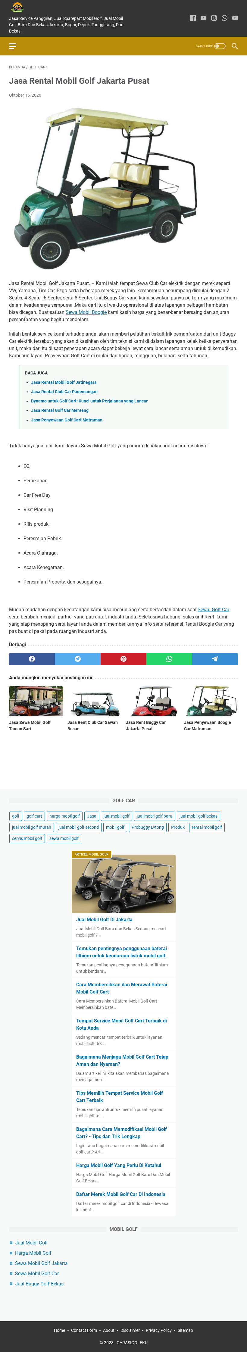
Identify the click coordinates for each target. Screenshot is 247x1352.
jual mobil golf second (78, 827)
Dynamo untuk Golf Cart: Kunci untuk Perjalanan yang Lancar (89, 401)
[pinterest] (123, 659)
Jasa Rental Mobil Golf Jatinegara (64, 382)
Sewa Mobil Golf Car (37, 1273)
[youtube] (203, 18)
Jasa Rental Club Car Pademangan (64, 391)
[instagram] (214, 18)
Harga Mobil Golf (33, 1253)
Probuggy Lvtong (148, 827)
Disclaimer (130, 1330)
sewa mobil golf (64, 838)
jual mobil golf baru (154, 816)
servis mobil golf (27, 838)
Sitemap (185, 1330)
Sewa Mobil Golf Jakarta (41, 1263)
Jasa (91, 816)
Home (59, 1330)
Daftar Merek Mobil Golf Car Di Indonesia (120, 1194)
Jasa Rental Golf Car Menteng (60, 410)
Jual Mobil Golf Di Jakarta (104, 919)
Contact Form (84, 1330)
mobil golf (115, 827)
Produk (178, 827)
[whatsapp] (224, 18)
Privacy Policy (159, 1330)
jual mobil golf (117, 816)
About (108, 1330)
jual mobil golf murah (31, 827)
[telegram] (215, 659)
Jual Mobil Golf (31, 1243)
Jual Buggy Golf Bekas (39, 1284)
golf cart (34, 816)
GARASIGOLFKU (132, 1342)
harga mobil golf (64, 816)
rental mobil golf (207, 827)
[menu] (16, 46)
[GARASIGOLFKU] (21, 7)
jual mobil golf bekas (198, 816)
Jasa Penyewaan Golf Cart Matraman (66, 420)
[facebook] (193, 18)
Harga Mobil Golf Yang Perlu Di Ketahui (118, 1165)
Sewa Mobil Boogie (86, 312)
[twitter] (78, 659)
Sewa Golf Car (213, 609)
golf (15, 816)
